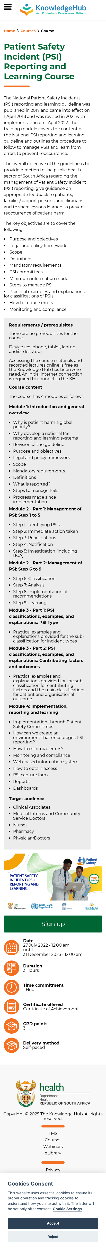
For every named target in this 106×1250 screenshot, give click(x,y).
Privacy (53, 1170)
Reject (53, 1237)
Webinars (53, 1146)
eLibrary (53, 1153)
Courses (28, 31)
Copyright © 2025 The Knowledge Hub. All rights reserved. (53, 1116)
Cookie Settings (67, 1209)
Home (9, 31)
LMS (53, 1133)
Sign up (53, 924)
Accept (53, 1223)
